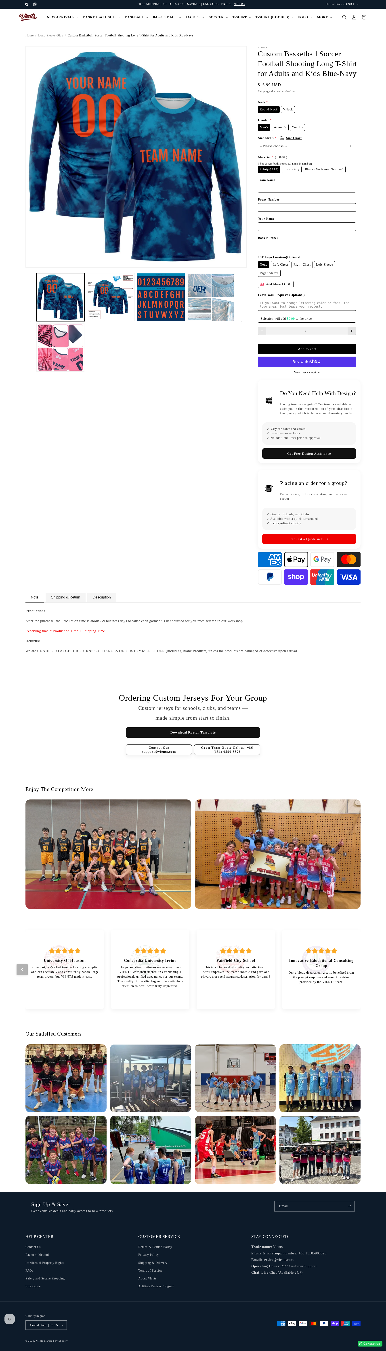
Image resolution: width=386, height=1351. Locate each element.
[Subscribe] (350, 1206)
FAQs (29, 1270)
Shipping (263, 91)
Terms (239, 4)
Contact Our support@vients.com (159, 749)
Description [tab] (102, 597)
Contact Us (33, 1247)
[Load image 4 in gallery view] (211, 297)
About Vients (147, 1278)
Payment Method (37, 1254)
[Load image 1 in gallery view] (60, 297)
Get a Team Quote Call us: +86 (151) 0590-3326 (227, 749)
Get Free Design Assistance (309, 453)
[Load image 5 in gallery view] (60, 347)
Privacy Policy (148, 1254)
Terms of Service (150, 1270)
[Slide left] (30, 322)
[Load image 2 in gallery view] (111, 297)
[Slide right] (242, 322)
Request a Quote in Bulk (309, 539)
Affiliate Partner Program (156, 1286)
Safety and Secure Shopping (45, 1278)
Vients (39, 1340)
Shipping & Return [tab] (65, 597)
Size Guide (33, 1286)
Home (29, 35)
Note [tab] (34, 597)
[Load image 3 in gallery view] (161, 297)
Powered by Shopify (56, 1340)
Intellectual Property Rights (44, 1262)
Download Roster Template (193, 732)
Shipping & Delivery (152, 1262)
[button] (62, 17)
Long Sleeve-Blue (50, 35)
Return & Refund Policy (155, 1247)
